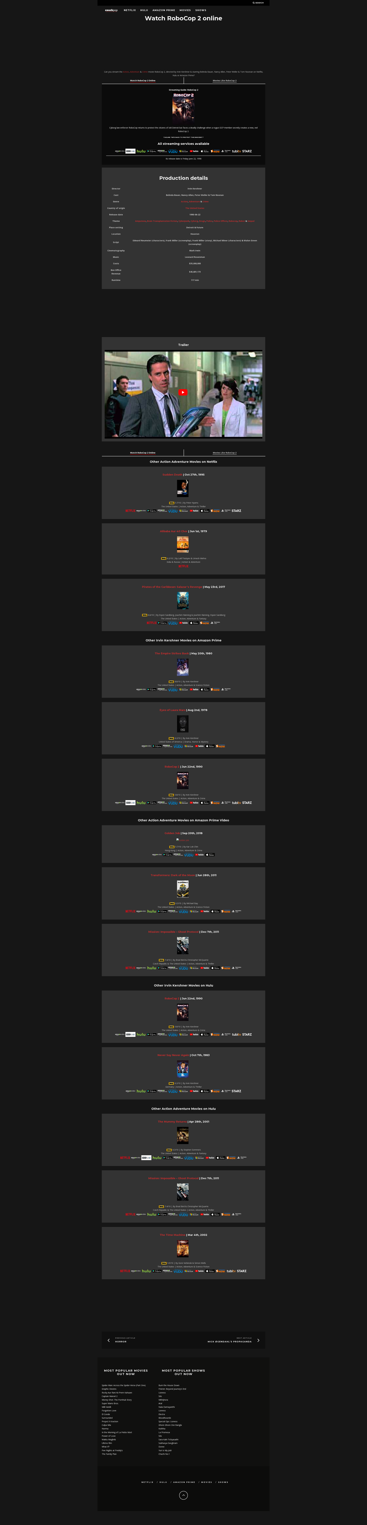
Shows (200, 10)
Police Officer (221, 221)
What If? (105, 1446)
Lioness (162, 1392)
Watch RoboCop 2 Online (142, 80)
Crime (145, 71)
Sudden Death (172, 474)
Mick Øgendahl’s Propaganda (230, 1341)
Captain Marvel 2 (109, 1396)
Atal (160, 1403)
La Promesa (164, 1432)
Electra (162, 1414)
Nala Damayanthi (167, 1407)
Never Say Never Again (173, 1055)
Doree (161, 1446)
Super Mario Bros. (110, 1403)
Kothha (162, 1428)
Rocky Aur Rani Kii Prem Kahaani (117, 1392)
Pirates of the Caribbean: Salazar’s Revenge (172, 587)
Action (126, 71)
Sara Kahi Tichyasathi (168, 1439)
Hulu (144, 10)
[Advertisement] (183, 46)
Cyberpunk (184, 221)
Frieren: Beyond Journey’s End (172, 1389)
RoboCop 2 (172, 766)
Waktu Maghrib (109, 1439)
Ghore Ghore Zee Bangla (170, 1425)
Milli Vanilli (106, 1407)
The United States (194, 208)
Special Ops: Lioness (168, 1421)
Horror (121, 1341)
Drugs (202, 221)
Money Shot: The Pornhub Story (117, 1399)
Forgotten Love (109, 1410)
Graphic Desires (109, 1389)
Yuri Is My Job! (165, 1450)
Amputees (140, 221)
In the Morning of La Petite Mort (117, 1432)
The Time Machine (172, 1235)
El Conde (106, 1414)
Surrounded (107, 1417)
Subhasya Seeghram (168, 1443)
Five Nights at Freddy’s (112, 1450)
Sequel (251, 221)
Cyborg (194, 221)
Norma (105, 1428)
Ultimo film (107, 1443)
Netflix (130, 10)
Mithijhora (163, 1399)
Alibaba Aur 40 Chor (174, 531)
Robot (242, 221)
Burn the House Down (169, 1385)
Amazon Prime (164, 10)
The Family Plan (109, 1454)
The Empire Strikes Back (172, 653)
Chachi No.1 (164, 1454)
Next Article (244, 1338)
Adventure (134, 71)
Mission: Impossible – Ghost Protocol (173, 931)
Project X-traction (110, 1421)
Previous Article (125, 1338)
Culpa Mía (106, 1425)
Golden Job (172, 833)
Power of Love (109, 1436)
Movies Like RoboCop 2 (224, 80)
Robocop (233, 221)
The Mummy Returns (172, 1121)
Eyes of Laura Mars (173, 710)
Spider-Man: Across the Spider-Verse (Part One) (124, 1385)
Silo (160, 1396)
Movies (185, 10)
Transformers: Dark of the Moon (173, 875)
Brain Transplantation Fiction (162, 221)
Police (209, 221)
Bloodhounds (165, 1417)
